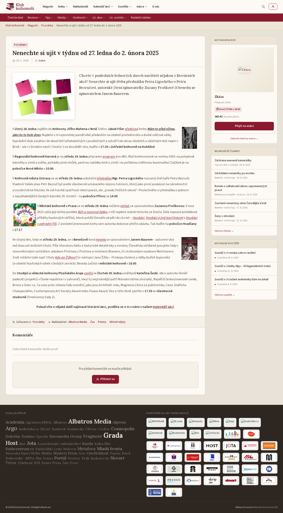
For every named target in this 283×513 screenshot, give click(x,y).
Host (12, 442)
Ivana (42, 61)
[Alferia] (214, 422)
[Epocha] (154, 445)
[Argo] (230, 422)
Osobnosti (79, 18)
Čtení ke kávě (15, 18)
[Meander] (269, 457)
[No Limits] (193, 469)
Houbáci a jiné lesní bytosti (164, 217)
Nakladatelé (80, 6)
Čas (92, 322)
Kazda (87, 443)
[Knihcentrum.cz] (154, 457)
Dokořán (13, 436)
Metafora (87, 448)
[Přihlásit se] (273, 7)
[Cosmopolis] (232, 434)
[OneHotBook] (231, 469)
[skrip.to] (212, 480)
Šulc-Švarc (70, 463)
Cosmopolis (122, 428)
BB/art (45, 429)
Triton (11, 462)
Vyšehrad (25, 463)
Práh (85, 458)
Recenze (33, 18)
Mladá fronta (109, 448)
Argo (11, 428)
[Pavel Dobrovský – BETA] (269, 469)
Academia (15, 422)
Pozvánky (47, 25)
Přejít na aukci (244, 126)
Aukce (140, 6)
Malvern (69, 449)
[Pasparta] (250, 469)
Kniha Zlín (102, 444)
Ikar (22, 444)
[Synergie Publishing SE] (269, 480)
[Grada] (174, 445)
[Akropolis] (196, 422)
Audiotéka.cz (29, 429)
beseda (101, 239)
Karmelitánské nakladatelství (59, 444)
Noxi (82, 453)
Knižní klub (43, 449)
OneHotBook (98, 453)
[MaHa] (250, 457)
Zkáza (219, 97)
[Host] (212, 445)
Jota (31, 443)
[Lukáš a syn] (231, 457)
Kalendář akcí (101, 6)
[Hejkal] (193, 445)
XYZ (37, 463)
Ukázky (61, 18)
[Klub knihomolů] (20, 6)
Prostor (74, 458)
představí (131, 129)
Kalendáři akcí (163, 307)
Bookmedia (75, 429)
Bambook (59, 429)
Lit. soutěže (117, 18)
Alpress (119, 422)
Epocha (42, 436)
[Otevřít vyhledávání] (263, 6)
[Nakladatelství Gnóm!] (174, 469)
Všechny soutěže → (225, 295)
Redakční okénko (141, 18)
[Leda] (212, 457)
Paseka (115, 453)
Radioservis (100, 458)
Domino (28, 436)
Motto (46, 453)
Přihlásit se (107, 379)
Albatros (60, 422)
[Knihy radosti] (174, 457)
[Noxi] (212, 469)
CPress (91, 429)
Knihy (61, 6)
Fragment (92, 436)
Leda (58, 449)
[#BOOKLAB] (156, 422)
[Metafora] (154, 469)
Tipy (47, 18)
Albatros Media (77, 322)
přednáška (104, 178)
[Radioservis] (193, 480)
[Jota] (231, 445)
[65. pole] (176, 422)
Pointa (102, 322)
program (109, 156)
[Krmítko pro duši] (193, 457)
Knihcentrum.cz (20, 448)
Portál (60, 457)
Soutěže (123, 6)
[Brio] (195, 434)
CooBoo (104, 429)
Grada (113, 435)
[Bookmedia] (177, 434)
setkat (125, 206)
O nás (155, 6)
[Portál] (154, 480)
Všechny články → (224, 231)
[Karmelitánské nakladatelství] (250, 445)
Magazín (48, 6)
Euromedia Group (66, 436)
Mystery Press (65, 453)
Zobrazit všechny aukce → (244, 138)
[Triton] (154, 492)
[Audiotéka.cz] (250, 422)
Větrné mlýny (117, 322)
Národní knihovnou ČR (265, 507)
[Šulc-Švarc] (250, 480)
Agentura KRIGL (39, 422)
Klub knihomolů (15, 25)
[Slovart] (231, 480)
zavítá (88, 273)
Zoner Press (51, 463)
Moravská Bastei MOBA (23, 453)
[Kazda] (269, 445)
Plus (39, 458)
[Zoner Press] (174, 492)
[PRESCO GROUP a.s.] (174, 480)
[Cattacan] (212, 434)
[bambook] (155, 434)
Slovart (117, 457)
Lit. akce (97, 18)
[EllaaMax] (251, 434)
